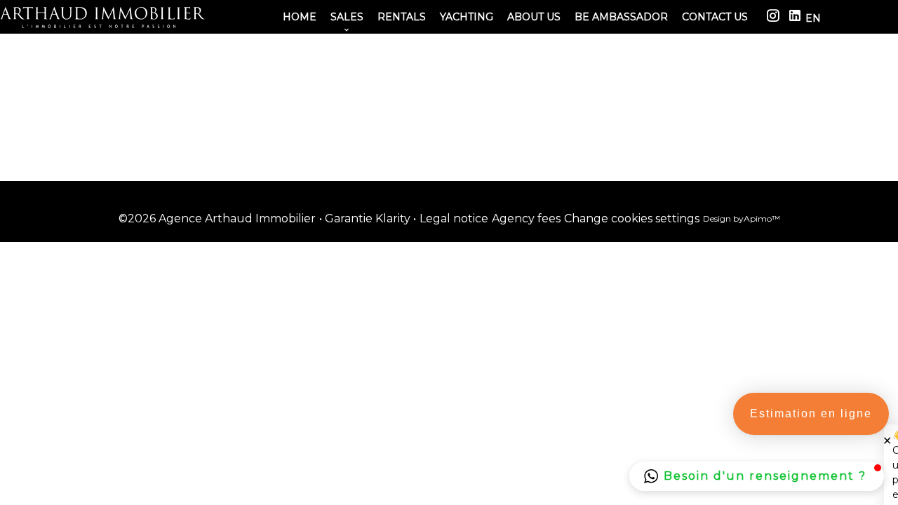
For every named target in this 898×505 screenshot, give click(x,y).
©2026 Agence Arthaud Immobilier (217, 218)
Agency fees (526, 218)
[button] (756, 476)
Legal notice (454, 218)
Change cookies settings (631, 218)
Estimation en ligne (811, 413)
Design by (741, 218)
